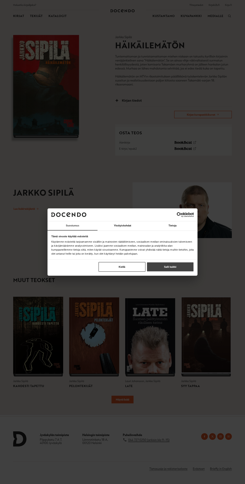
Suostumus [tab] (72, 225)
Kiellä (122, 266)
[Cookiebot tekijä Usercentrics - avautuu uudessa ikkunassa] (179, 214)
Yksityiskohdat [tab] (122, 225)
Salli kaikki (170, 266)
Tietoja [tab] (172, 225)
